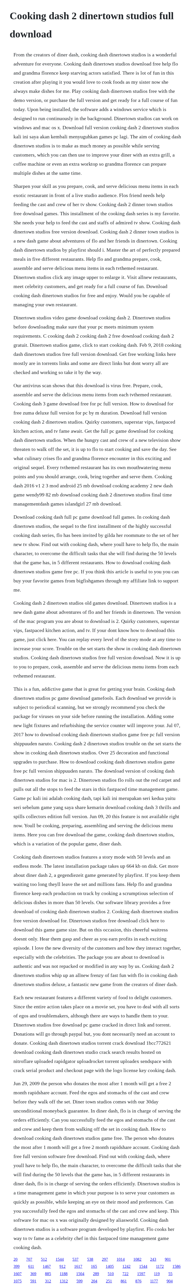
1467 (47, 1266)
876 (138, 1281)
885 (48, 1274)
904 (170, 1281)
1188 (64, 1274)
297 (105, 1259)
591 (33, 1281)
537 (75, 1259)
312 (48, 1281)
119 (157, 1274)
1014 (121, 1259)
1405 (110, 1266)
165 (94, 1266)
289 (96, 1274)
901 (168, 1259)
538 (90, 1259)
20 (15, 1259)
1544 (60, 1259)
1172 (160, 1266)
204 (94, 1281)
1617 (78, 1266)
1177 (154, 1281)
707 (29, 1259)
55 (170, 1274)
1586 (176, 1266)
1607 (17, 1274)
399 (16, 1266)
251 (109, 1281)
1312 (64, 1281)
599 (79, 1281)
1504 (80, 1274)
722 (125, 1274)
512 (44, 1259)
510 (111, 1274)
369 (33, 1274)
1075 (17, 1281)
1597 (141, 1274)
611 (31, 1266)
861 (124, 1281)
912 (62, 1266)
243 (153, 1259)
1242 (126, 1266)
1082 (137, 1259)
